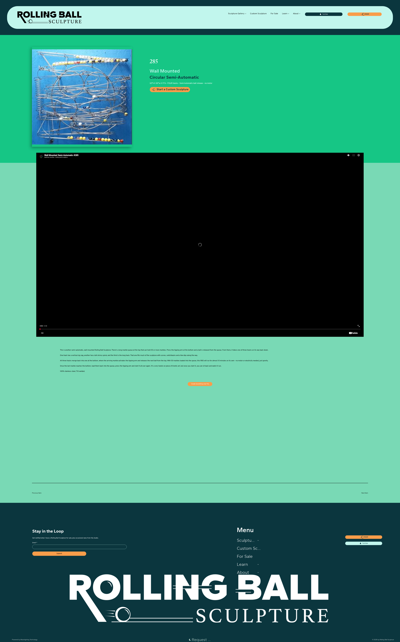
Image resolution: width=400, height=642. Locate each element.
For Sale (245, 556)
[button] (365, 14)
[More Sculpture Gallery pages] (245, 13)
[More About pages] (299, 13)
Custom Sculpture (249, 548)
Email (34, 543)
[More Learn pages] (288, 13)
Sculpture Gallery (246, 540)
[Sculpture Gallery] (258, 540)
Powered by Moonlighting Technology (24, 640)
